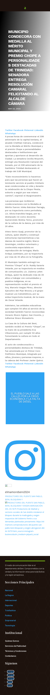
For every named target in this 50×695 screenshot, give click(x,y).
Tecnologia (10, 625)
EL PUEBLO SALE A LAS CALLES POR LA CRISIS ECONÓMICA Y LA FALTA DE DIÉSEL (25, 397)
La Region (9, 595)
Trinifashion (10, 610)
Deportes (9, 605)
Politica (8, 615)
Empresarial (10, 620)
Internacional (11, 600)
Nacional (9, 590)
